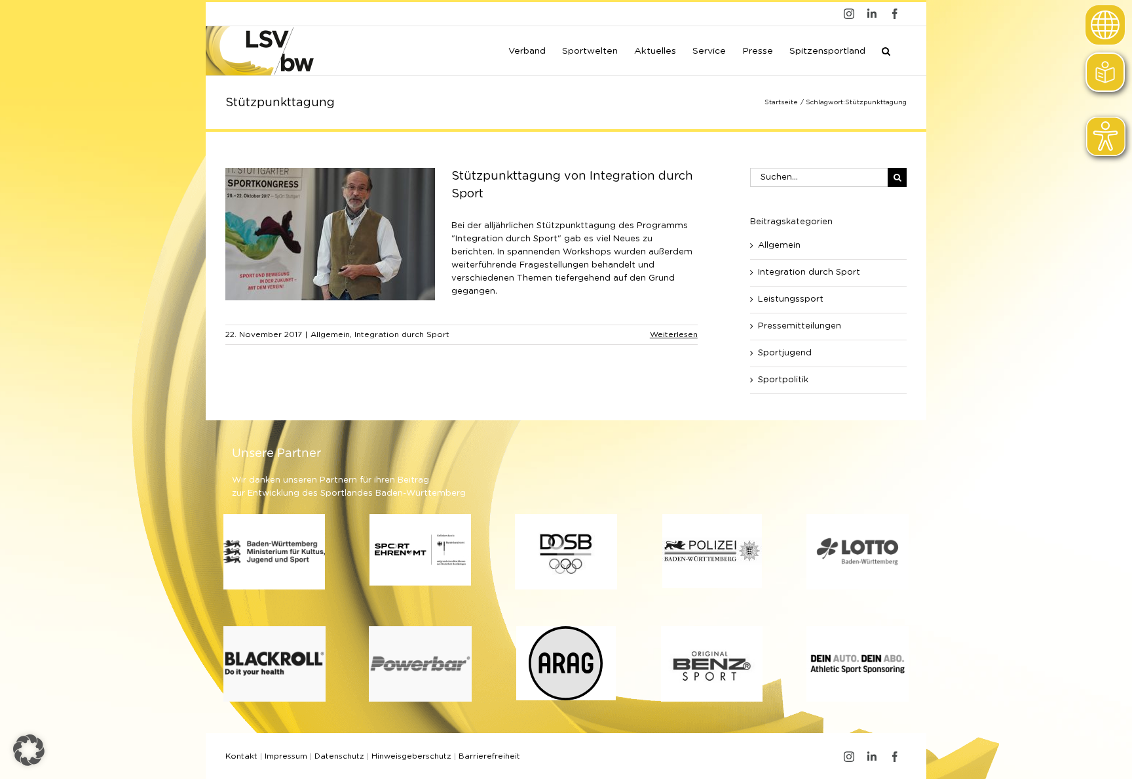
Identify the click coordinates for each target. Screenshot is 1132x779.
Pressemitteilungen (799, 326)
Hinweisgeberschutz (411, 756)
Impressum (286, 756)
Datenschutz (339, 756)
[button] (886, 49)
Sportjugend (785, 353)
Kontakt (241, 756)
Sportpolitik (783, 380)
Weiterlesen (674, 334)
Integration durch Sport (401, 334)
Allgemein (330, 334)
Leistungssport (790, 299)
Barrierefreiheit (489, 756)
